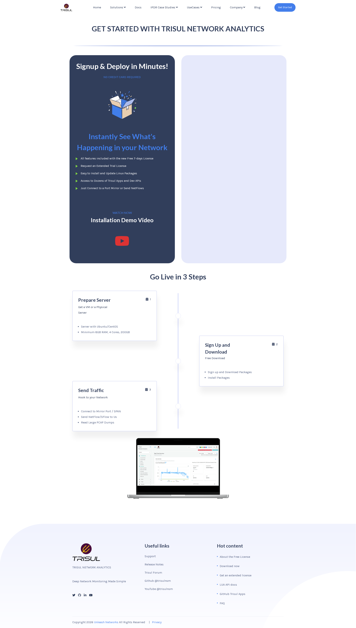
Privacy (156, 622)
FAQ (222, 603)
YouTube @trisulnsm (159, 589)
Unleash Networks (106, 622)
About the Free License (235, 557)
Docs (138, 7)
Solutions (116, 7)
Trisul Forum (153, 572)
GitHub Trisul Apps (232, 594)
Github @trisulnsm (158, 580)
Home (97, 7)
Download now (230, 566)
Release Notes (154, 564)
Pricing (216, 7)
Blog (257, 7)
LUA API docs (228, 584)
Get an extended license (235, 575)
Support (150, 556)
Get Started (285, 7)
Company (236, 7)
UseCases (193, 7)
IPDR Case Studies (163, 7)
